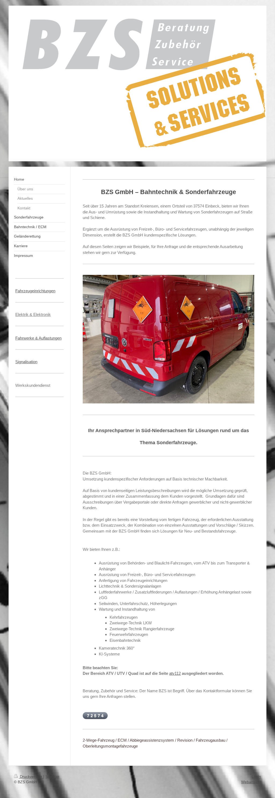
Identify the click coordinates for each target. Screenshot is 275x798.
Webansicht (251, 782)
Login (256, 776)
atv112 (175, 673)
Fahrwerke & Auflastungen (38, 338)
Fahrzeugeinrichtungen (35, 291)
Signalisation (26, 361)
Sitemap (52, 776)
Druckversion (31, 776)
